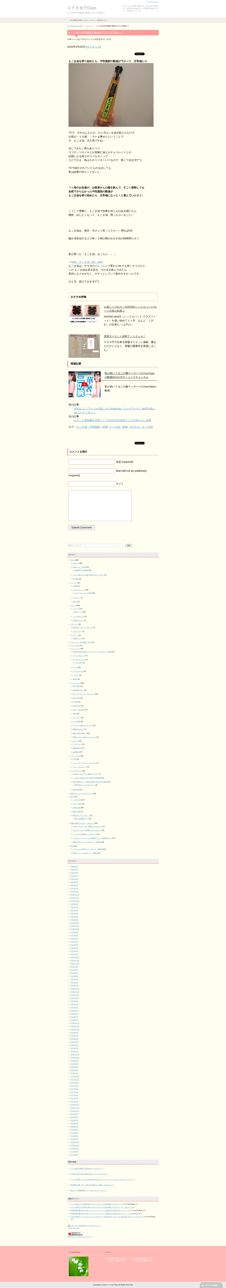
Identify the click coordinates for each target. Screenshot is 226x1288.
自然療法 (76, 752)
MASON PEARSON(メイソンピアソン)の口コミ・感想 (92, 652)
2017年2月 (74, 1098)
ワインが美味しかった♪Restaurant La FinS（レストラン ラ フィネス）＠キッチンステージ (103, 1179)
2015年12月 (75, 1142)
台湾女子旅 (76, 808)
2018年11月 (75, 1054)
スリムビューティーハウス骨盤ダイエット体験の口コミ (92, 838)
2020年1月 (74, 1020)
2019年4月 (74, 1045)
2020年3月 (74, 1014)
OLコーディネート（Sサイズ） (84, 694)
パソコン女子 (75, 645)
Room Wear (77, 706)
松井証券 (76, 790)
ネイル (75, 667)
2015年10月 (75, 1148)
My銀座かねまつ (78, 690)
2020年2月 (74, 1017)
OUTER (75, 702)
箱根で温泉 (76, 811)
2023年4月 (74, 913)
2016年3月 (74, 1133)
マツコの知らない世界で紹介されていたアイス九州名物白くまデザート (96, 1204)
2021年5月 (74, 976)
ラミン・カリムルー (80, 767)
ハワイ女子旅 (77, 800)
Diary (72, 560)
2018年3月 (74, 1067)
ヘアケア (76, 675)
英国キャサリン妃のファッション (84, 737)
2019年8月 (74, 1033)
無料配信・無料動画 (82, 570)
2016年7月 (74, 1120)
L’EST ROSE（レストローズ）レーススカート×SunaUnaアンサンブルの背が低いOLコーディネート (106, 1217)
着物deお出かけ (78, 729)
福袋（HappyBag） (79, 733)
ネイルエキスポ (78, 671)
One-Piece (76, 698)
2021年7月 (74, 973)
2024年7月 (74, 876)
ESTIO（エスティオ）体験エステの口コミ (87, 826)
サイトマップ (154, 2)
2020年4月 (74, 1011)
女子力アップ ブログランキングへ (80, 1237)
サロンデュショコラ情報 (83, 593)
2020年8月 (74, 1001)
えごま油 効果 (118, 426)
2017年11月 (75, 1080)
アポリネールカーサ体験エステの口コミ (87, 830)
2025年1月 (74, 870)
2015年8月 (74, 1155)
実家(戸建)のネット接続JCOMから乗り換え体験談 (90, 782)
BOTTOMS (76, 686)
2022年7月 (74, 939)
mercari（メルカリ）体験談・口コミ (85, 774)
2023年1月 (74, 920)
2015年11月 (75, 1145)
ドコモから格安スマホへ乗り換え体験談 (87, 778)
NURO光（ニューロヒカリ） (85, 785)
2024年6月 (74, 879)
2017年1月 (74, 1101)
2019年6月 (74, 1039)
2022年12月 (75, 923)
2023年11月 (75, 898)
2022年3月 (74, 948)
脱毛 (72, 846)
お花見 (75, 586)
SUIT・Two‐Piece (79, 710)
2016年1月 (74, 1139)
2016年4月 (74, 1130)
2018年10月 (75, 1058)
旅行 (72, 797)
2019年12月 (75, 1023)
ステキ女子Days (81, 8)
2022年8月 (74, 935)
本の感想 (76, 579)
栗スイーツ (78, 612)
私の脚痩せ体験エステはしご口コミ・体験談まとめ (88, 20)
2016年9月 (74, 1114)
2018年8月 (74, 1064)
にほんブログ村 (73, 1228)
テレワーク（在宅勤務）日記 (81, 642)
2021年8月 (74, 970)
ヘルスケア (74, 741)
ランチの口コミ (78, 616)
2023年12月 (75, 895)
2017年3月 (74, 1095)
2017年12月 (75, 1076)
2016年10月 (75, 1111)
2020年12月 (75, 989)
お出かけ (76, 563)
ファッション (75, 683)
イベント (74, 583)
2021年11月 (75, 960)
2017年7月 (74, 1086)
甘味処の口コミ (78, 620)
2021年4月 (74, 979)
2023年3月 (74, 917)
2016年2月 (74, 1136)
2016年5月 (74, 1127)
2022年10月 (75, 929)
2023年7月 (74, 907)
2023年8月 (74, 904)
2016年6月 (74, 1123)
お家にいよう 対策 (79, 567)
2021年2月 (74, 982)
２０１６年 (78, 663)
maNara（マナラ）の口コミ (82, 627)
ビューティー (75, 649)
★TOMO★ (134, 1213)
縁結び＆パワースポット (81, 815)
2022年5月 (74, 942)
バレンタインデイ (79, 590)
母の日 (75, 602)
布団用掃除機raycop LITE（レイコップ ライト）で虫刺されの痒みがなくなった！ (99, 1210)
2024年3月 (74, 888)
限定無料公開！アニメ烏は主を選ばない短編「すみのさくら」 (93, 1185)
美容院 (75, 679)
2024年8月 (74, 873)
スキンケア (74, 624)
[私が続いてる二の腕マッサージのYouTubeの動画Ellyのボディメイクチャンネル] (85, 395)
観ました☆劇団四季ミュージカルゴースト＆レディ (89, 1190)
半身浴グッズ (77, 638)
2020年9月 (74, 998)
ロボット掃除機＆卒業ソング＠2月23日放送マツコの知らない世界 (112, 420)
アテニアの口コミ (79, 656)
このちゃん (127, 1207)
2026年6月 (74, 866)
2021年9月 (74, 967)
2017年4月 (74, 1092)
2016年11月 (75, 1108)
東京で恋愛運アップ (82, 819)
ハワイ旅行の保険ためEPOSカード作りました (87, 1168)
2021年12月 (75, 957)
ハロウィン (76, 598)
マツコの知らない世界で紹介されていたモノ (88, 575)
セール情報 (76, 721)
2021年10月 (75, 964)
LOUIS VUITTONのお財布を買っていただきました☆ (89, 1174)
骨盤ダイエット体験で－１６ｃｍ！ (125, 336)
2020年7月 (74, 1004)
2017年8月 (74, 1083)
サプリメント (77, 744)
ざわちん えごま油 (141, 426)
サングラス (76, 717)
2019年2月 (74, 1048)
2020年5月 (74, 1007)
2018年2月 (74, 1070)
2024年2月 (74, 892)
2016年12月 (75, 1105)
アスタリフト (77, 631)
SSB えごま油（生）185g (87, 261)
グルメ (73, 605)
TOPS (75, 714)
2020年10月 (75, 995)
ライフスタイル (76, 771)
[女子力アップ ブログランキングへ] (75, 1234)
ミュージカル (75, 756)
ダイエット (93, 46)
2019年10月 (75, 1029)
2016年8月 (74, 1117)
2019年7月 (74, 1036)
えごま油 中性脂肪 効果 (92, 426)
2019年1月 (74, 1051)
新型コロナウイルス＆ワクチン (82, 793)
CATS (75, 759)
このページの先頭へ (211, 1285)
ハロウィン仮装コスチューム (83, 725)
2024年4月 (74, 885)
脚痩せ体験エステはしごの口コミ (82, 823)
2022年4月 (74, 945)
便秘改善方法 (77, 748)
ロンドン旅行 (77, 804)
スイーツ (76, 609)
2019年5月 (74, 1042)
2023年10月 (75, 901)
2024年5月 (74, 882)
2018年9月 (74, 1061)
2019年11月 (75, 1026)
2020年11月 (75, 992)
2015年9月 (74, 1152)
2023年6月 (74, 910)
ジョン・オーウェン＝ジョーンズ (84, 763)
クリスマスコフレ (79, 660)
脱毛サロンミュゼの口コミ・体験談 (85, 853)
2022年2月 (74, 951)
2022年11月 (75, 926)
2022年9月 (74, 932)
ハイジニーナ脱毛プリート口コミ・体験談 (87, 849)
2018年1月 (74, 1073)
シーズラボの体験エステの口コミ (84, 834)
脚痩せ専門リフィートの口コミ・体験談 (87, 842)
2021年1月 (74, 986)
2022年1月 (74, 954)
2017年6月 (74, 1089)
